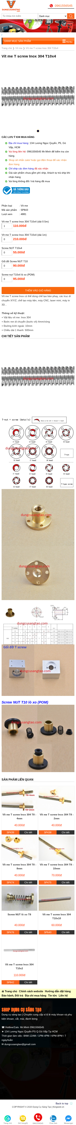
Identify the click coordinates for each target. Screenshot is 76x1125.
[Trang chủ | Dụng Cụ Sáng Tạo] (14, 6)
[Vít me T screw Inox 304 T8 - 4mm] (19, 798)
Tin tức (52, 995)
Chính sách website (31, 991)
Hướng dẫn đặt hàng (58, 991)
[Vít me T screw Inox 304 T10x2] (19, 948)
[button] (38, 131)
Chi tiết (28, 832)
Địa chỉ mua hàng (35, 995)
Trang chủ (11, 991)
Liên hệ (63, 995)
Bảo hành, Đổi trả (12, 995)
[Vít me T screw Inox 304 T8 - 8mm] (19, 848)
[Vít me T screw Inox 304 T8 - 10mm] (56, 848)
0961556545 (63, 5)
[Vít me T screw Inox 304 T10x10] (56, 898)
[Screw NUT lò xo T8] (19, 898)
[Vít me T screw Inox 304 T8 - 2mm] (56, 798)
